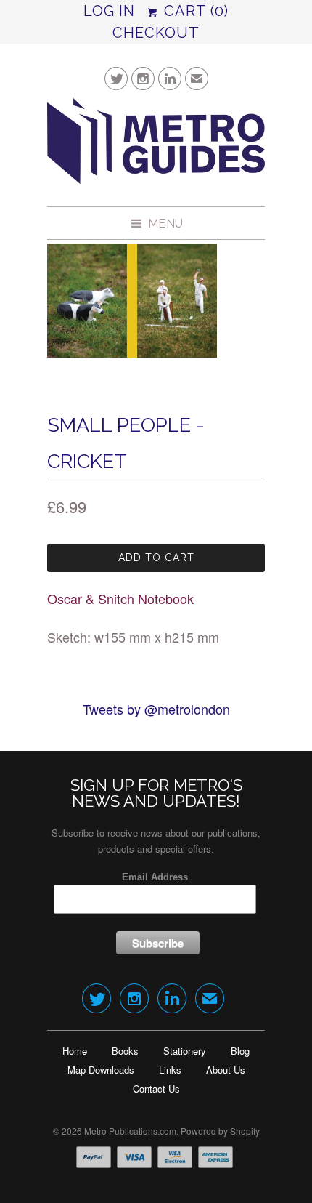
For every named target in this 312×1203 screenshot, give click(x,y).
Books (125, 1051)
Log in (109, 11)
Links (170, 1070)
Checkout (156, 32)
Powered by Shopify (220, 1130)
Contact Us (156, 1088)
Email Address (155, 877)
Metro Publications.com (130, 1130)
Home (74, 1051)
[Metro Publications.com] (156, 147)
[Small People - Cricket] (132, 301)
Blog (240, 1051)
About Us (225, 1070)
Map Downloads (100, 1070)
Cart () (194, 11)
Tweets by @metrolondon (156, 708)
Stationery (184, 1051)
